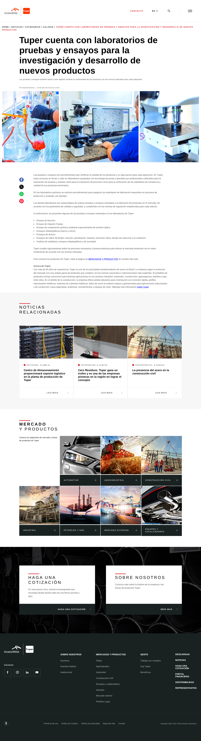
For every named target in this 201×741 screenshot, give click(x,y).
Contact (121, 723)
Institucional (66, 672)
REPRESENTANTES (186, 688)
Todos (99, 660)
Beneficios (145, 672)
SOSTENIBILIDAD (184, 682)
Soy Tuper (145, 666)
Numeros (64, 660)
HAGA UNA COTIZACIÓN (182, 667)
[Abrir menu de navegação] (190, 11)
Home (5, 27)
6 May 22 (46, 365)
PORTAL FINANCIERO (182, 675)
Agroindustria (102, 666)
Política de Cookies (69, 723)
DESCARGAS (182, 654)
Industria (100, 690)
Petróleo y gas (103, 701)
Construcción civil (104, 678)
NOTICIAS (180, 660)
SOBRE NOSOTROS (70, 654)
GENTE (144, 654)
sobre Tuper (143, 287)
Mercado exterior (104, 695)
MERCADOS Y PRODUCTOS (103, 259)
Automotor (101, 672)
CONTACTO (136, 11)
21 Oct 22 (103, 365)
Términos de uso (50, 723)
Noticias (17, 27)
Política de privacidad (90, 723)
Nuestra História (68, 666)
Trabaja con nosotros (150, 660)
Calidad (48, 27)
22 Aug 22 (160, 365)
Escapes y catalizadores (108, 684)
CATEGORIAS (32, 27)
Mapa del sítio (109, 723)
